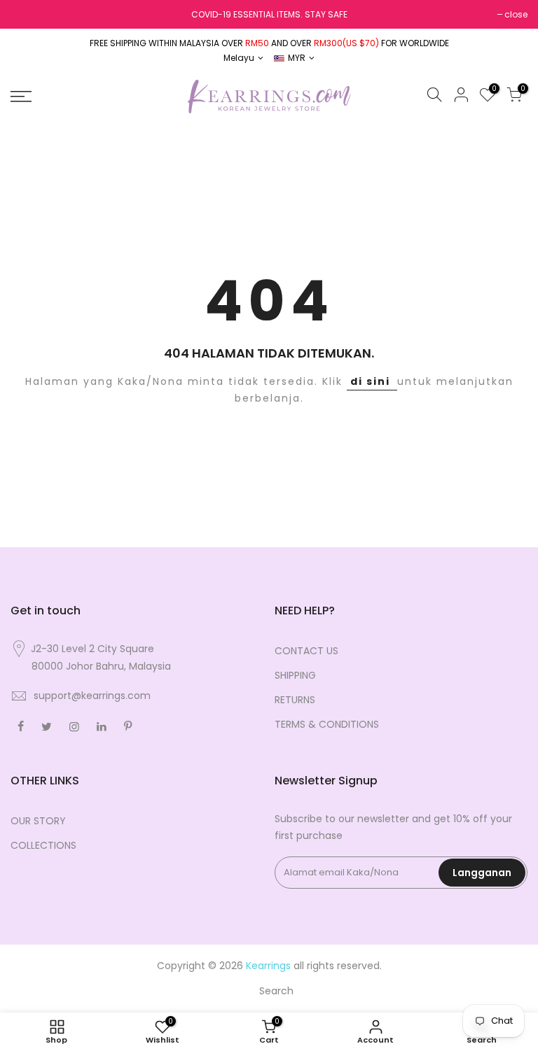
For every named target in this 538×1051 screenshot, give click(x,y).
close (515, 14)
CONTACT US (306, 651)
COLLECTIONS (43, 845)
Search (276, 991)
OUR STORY (38, 821)
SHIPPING (295, 675)
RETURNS (295, 700)
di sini (372, 381)
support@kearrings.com (92, 696)
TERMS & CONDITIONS (327, 724)
